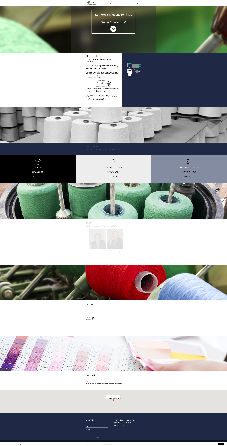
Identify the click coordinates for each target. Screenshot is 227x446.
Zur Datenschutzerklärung (107, 444)
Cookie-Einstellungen (212, 444)
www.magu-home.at (103, 80)
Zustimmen (221, 444)
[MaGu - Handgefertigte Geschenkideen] (90, 318)
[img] (115, 241)
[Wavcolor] (102, 318)
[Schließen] (225, 444)
